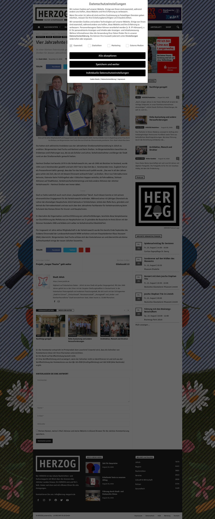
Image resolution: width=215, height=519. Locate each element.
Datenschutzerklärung (79, 36)
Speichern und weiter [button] (107, 64)
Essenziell (78, 45)
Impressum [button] (121, 79)
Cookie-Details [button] (95, 79)
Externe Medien (137, 45)
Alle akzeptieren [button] (108, 55)
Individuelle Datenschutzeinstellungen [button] (107, 72)
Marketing (115, 45)
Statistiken (97, 45)
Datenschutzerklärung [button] (108, 79)
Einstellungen (132, 36)
